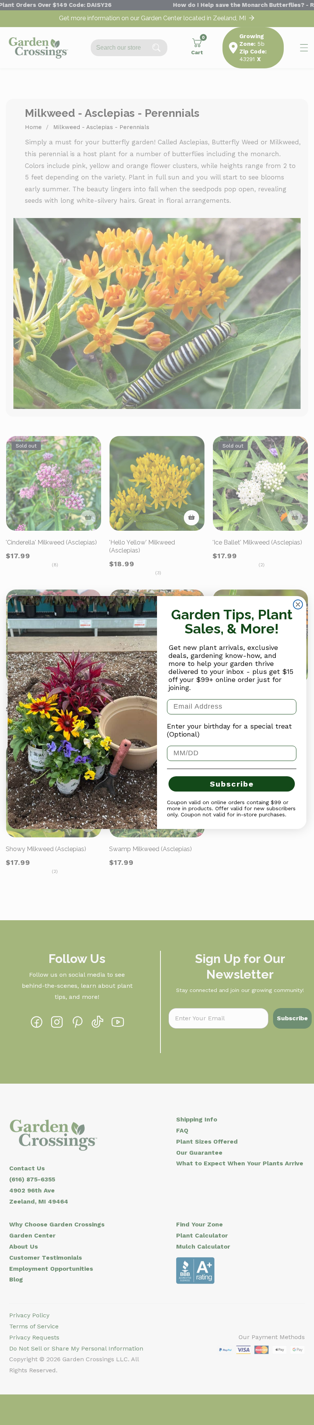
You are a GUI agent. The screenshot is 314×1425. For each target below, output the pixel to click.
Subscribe (232, 783)
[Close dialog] (298, 604)
